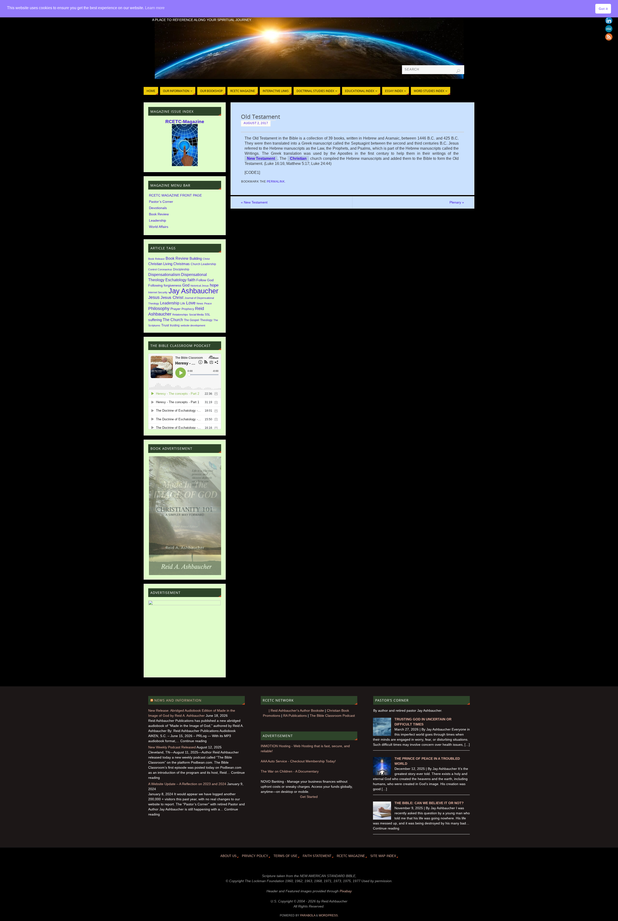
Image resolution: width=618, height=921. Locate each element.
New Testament (261, 158)
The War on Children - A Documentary (290, 771)
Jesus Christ (172, 297)
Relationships (180, 314)
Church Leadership (203, 264)
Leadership (157, 220)
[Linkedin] (608, 20)
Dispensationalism (164, 275)
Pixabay (346, 891)
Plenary (456, 202)
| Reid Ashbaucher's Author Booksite (296, 710)
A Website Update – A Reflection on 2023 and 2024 (187, 784)
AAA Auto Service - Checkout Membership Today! (298, 761)
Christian (298, 158)
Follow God (205, 280)
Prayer (175, 309)
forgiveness (172, 285)
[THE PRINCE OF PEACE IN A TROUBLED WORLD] (382, 774)
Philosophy (158, 308)
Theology (206, 320)
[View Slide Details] (185, 505)
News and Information (178, 700)
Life (182, 303)
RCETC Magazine (351, 856)
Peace (208, 303)
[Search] (458, 71)
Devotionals (158, 208)
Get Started (309, 797)
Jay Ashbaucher (193, 291)
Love (191, 303)
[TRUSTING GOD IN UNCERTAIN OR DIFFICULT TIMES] (382, 735)
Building (196, 258)
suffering (155, 320)
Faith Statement (317, 856)
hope (214, 285)
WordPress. (328, 915)
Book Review (159, 214)
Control (152, 269)
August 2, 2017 (256, 123)
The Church (173, 320)
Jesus (154, 297)
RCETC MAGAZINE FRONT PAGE (175, 195)
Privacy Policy (255, 856)
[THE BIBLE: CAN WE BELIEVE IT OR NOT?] (382, 818)
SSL (207, 314)
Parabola (307, 915)
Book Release (156, 258)
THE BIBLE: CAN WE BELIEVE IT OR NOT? (429, 803)
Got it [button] (603, 9)
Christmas (181, 264)
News (200, 303)
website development (193, 325)
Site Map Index (383, 856)
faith (191, 280)
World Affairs (158, 227)
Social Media (196, 314)
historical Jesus (199, 285)
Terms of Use (285, 856)
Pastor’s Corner (161, 202)
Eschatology (176, 280)
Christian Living (160, 264)
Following (155, 285)
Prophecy (188, 309)
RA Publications (295, 715)
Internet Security (158, 292)
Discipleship (181, 269)
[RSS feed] (608, 37)
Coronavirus (165, 269)
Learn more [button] (155, 8)
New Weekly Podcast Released (172, 747)
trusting (175, 325)
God (186, 285)
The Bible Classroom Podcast (332, 715)
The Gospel (191, 320)
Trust (165, 325)
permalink (276, 181)
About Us (228, 856)
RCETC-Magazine (184, 121)
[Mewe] (608, 28)
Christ (206, 258)
